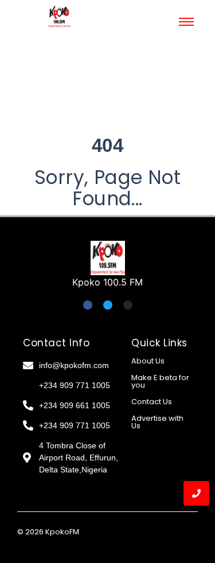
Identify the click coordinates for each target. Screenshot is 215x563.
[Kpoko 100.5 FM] (108, 258)
